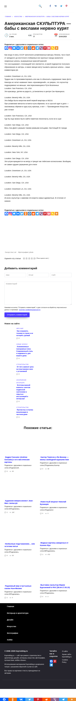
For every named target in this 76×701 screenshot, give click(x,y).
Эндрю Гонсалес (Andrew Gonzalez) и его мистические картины (17, 459)
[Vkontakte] (18, 48)
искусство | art (11, 252)
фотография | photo (26, 252)
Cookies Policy (65, 661)
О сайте (65, 651)
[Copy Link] (52, 48)
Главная (10, 606)
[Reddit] (33, 48)
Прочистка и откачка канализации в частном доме (24, 412)
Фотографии (12, 633)
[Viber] (41, 48)
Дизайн (10, 620)
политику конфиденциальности (29, 310)
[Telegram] (37, 48)
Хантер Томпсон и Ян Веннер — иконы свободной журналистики (54, 458)
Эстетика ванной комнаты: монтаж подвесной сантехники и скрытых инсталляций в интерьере (23, 392)
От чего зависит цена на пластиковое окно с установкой (25, 369)
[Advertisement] (38, 237)
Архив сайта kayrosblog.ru (67, 655)
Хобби (9, 640)
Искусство (11, 626)
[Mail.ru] (29, 48)
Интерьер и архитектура (17, 613)
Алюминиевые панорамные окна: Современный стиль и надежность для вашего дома (24, 351)
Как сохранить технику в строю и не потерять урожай (24, 333)
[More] (56, 48)
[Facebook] (6, 48)
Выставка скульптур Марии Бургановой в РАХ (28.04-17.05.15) (55, 586)
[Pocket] (49, 48)
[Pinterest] (45, 48)
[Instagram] (10, 48)
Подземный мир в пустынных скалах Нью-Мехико (17, 587)
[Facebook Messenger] (14, 48)
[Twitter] (22, 48)
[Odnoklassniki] (25, 48)
